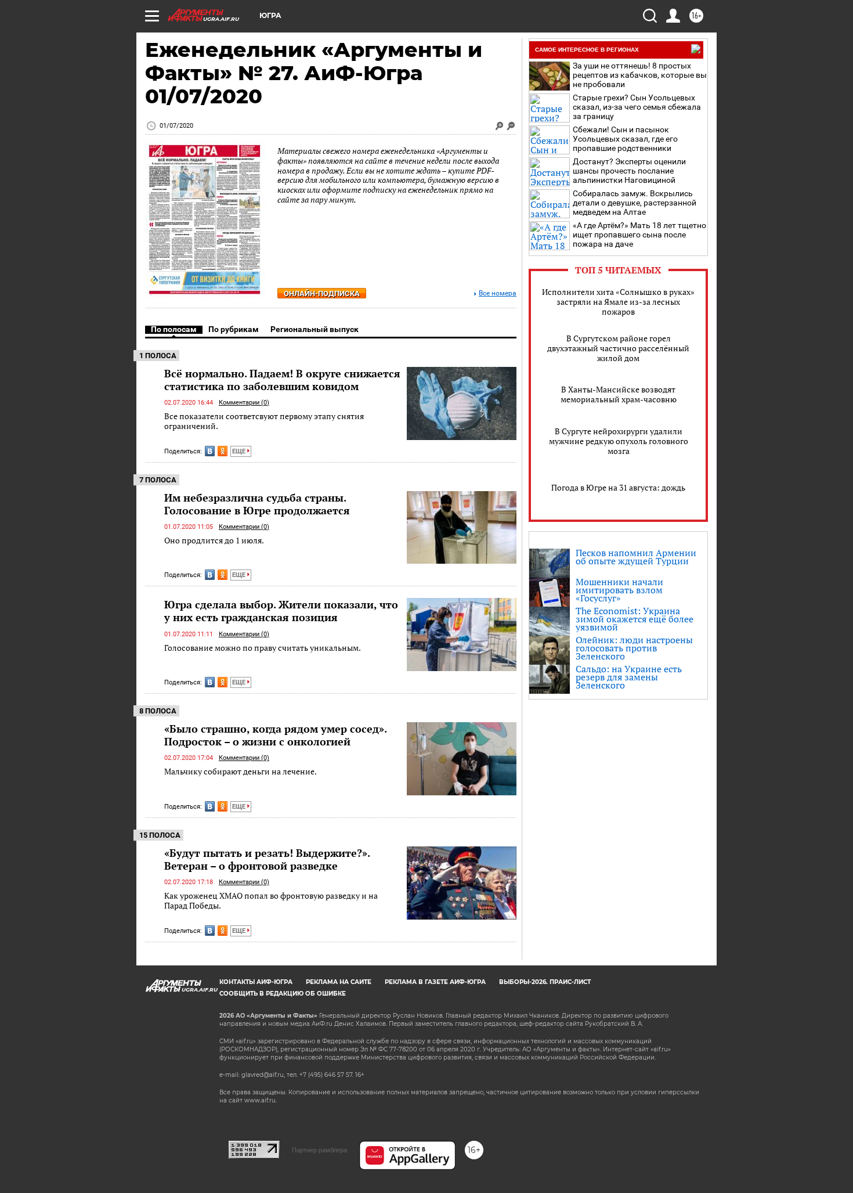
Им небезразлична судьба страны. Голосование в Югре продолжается (257, 504)
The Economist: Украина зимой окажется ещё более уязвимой (634, 619)
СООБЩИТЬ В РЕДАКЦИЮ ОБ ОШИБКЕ (282, 993)
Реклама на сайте (338, 982)
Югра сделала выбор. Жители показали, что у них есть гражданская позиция (281, 610)
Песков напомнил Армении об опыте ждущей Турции (636, 557)
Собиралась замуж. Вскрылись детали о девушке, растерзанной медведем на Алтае (634, 203)
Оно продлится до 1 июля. (214, 540)
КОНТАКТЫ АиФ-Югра (255, 982)
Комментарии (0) (244, 402)
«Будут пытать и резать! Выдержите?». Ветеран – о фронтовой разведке (267, 859)
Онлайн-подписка (322, 293)
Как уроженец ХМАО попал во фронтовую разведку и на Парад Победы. (271, 901)
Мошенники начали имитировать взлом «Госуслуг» (619, 590)
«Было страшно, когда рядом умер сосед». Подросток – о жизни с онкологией (275, 735)
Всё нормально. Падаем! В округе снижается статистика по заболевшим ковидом (282, 379)
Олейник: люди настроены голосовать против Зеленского (634, 648)
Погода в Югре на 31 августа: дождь (618, 487)
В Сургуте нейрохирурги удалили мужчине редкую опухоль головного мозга (618, 441)
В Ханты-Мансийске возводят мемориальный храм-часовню (619, 394)
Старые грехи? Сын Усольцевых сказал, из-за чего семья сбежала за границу (637, 107)
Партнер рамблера (319, 1150)
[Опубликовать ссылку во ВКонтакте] (210, 451)
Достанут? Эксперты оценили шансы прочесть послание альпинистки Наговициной (629, 171)
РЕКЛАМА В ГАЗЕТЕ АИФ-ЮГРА (435, 982)
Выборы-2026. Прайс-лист (545, 982)
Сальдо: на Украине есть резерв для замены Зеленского (629, 677)
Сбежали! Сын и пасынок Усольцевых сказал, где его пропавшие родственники (625, 139)
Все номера (497, 293)
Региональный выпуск (314, 329)
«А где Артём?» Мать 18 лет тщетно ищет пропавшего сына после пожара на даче (639, 234)
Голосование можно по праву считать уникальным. (262, 648)
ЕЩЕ (239, 451)
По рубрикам (233, 329)
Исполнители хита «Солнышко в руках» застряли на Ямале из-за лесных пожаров (618, 301)
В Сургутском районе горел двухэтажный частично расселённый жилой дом (618, 348)
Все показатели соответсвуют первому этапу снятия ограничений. (264, 421)
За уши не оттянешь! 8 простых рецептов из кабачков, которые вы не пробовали (640, 75)
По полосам (174, 329)
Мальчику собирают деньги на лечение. (240, 771)
